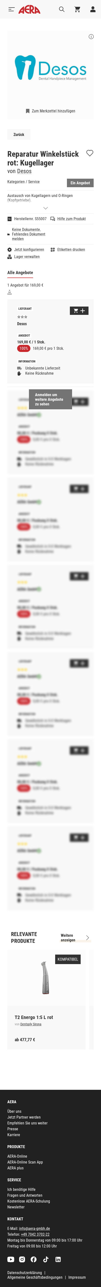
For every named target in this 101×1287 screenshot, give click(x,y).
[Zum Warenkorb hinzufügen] (79, 311)
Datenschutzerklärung (24, 1272)
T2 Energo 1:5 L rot (34, 1017)
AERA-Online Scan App (25, 1162)
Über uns (14, 1111)
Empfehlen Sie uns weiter (27, 1123)
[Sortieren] (9, 292)
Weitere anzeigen (68, 937)
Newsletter (16, 1207)
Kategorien (16, 181)
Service (34, 181)
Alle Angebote (20, 272)
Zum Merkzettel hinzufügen (53, 111)
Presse (12, 1129)
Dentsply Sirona (30, 1024)
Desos (24, 171)
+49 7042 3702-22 (35, 1234)
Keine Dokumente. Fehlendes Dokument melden (28, 234)
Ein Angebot (80, 183)
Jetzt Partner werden (24, 1117)
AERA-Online (17, 1156)
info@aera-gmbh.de (34, 1228)
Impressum (77, 1277)
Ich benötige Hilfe (21, 1189)
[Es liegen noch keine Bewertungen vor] (22, 316)
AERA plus (15, 1168)
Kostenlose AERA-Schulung (28, 1201)
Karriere (13, 1135)
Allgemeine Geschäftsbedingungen (35, 1277)
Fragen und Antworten (24, 1195)
